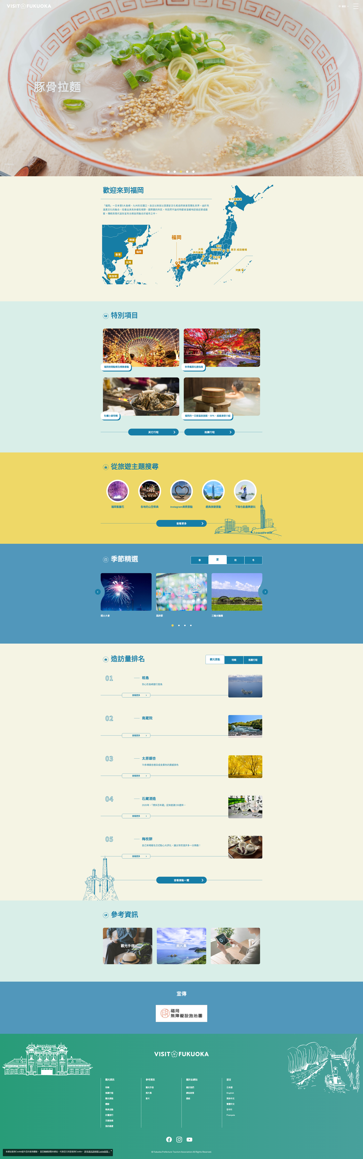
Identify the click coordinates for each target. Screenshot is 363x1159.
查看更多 (181, 523)
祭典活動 (109, 1109)
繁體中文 (231, 1104)
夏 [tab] (217, 559)
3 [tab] (185, 625)
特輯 (107, 1087)
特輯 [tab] (234, 660)
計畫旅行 (109, 1115)
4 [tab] (191, 625)
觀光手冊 (150, 1087)
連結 (188, 1098)
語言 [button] (344, 6)
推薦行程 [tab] (253, 660)
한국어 (229, 1109)
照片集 (149, 1093)
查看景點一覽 (181, 880)
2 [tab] (179, 625)
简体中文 (231, 1098)
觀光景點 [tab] (215, 659)
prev (98, 592)
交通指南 (109, 1120)
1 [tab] (172, 625)
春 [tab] (200, 560)
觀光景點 (109, 1098)
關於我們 (190, 1087)
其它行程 (153, 432)
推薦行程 (209, 432)
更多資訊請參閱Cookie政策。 (97, 1152)
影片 (148, 1098)
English (230, 1093)
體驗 (107, 1104)
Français (231, 1115)
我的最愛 (109, 1126)
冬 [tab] (253, 560)
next (265, 592)
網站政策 (190, 1093)
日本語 (230, 1087)
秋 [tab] (235, 560)
